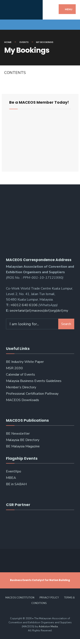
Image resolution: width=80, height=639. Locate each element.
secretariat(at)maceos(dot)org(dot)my (39, 310)
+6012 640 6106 (24, 305)
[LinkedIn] (22, 24)
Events (24, 42)
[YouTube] (14, 24)
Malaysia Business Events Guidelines (33, 381)
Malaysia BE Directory (22, 440)
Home (8, 42)
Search (66, 324)
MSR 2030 (14, 368)
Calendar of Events (20, 374)
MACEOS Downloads (22, 400)
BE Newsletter (18, 433)
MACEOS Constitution (19, 597)
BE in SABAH (16, 484)
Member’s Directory (21, 387)
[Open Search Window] (73, 24)
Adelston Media (48, 626)
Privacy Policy (49, 597)
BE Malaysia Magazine (23, 446)
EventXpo (13, 471)
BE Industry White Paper (25, 361)
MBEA (11, 477)
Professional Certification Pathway (32, 393)
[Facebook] (7, 24)
